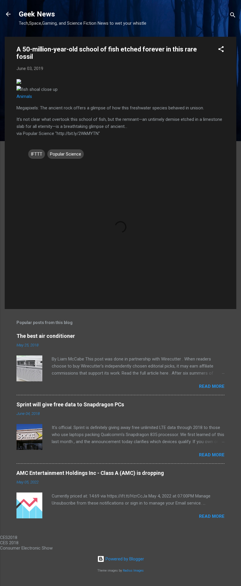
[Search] (232, 16)
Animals (24, 96)
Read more (212, 386)
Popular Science (65, 154)
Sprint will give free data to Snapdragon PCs (70, 404)
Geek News (37, 14)
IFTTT (36, 154)
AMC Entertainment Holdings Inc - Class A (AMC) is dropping (90, 473)
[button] (221, 50)
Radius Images (133, 570)
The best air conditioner (45, 336)
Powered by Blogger (124, 559)
